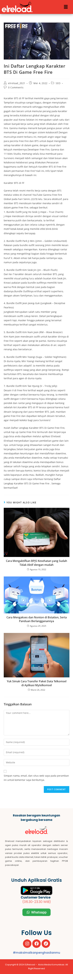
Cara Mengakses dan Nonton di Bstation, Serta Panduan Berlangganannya (36, 619)
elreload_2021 (16, 83)
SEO (58, 83)
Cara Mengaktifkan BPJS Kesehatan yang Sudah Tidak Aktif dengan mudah (36, 562)
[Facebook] (36, 943)
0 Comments (15, 87)
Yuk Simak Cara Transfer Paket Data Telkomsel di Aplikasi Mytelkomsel (36, 683)
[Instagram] (27, 943)
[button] (65, 7)
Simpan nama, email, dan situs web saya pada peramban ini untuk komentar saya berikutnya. (36, 778)
